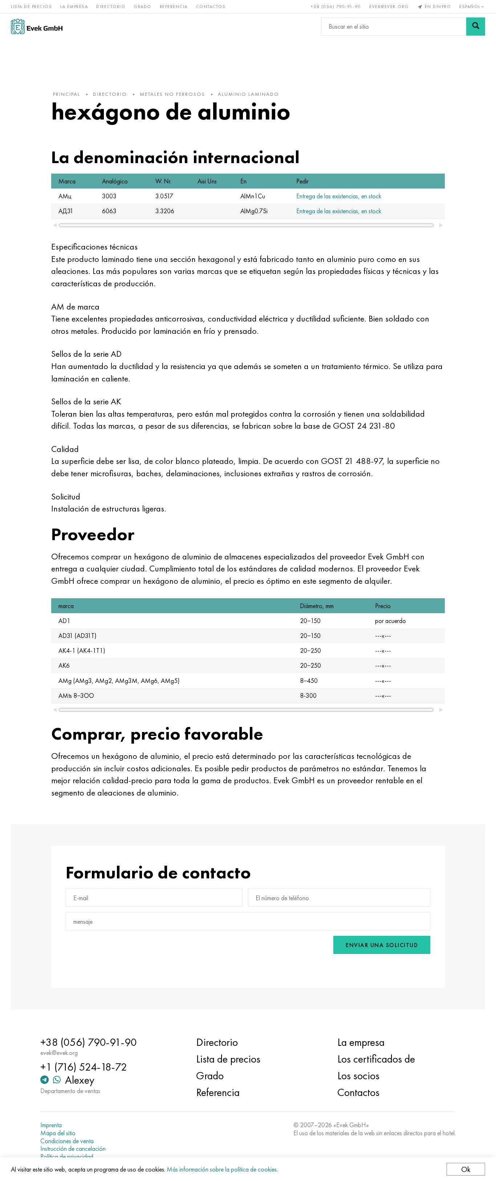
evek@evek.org (389, 6)
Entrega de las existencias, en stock (338, 196)
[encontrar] (475, 26)
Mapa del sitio (58, 1133)
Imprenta (51, 1125)
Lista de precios (31, 6)
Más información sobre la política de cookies (222, 1169)
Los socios (358, 1075)
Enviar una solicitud (382, 945)
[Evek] (36, 26)
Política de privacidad (66, 1157)
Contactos (211, 6)
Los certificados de (376, 1058)
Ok (466, 1169)
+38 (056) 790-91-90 (336, 6)
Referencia (174, 6)
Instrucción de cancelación (73, 1149)
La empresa (74, 6)
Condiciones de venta (67, 1141)
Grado (142, 6)
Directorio (110, 6)
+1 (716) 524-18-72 (83, 1066)
